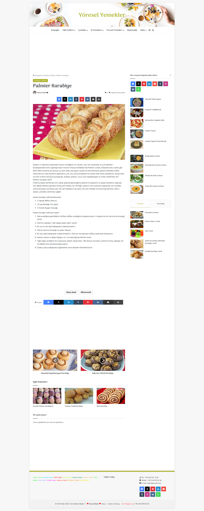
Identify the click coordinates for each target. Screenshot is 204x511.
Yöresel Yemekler (114, 30)
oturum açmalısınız (56, 422)
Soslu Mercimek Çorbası (154, 186)
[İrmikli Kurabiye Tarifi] (136, 254)
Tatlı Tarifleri (68, 30)
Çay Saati (72, 292)
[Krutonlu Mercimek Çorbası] (136, 168)
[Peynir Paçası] (136, 133)
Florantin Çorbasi (151, 212)
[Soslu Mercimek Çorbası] (136, 189)
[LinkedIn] (70, 99)
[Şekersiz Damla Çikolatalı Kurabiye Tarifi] (136, 244)
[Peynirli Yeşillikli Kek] (136, 112)
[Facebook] (59, 99)
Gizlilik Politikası (114, 503)
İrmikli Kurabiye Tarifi (153, 251)
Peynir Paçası (150, 130)
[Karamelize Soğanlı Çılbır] (136, 123)
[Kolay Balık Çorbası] (136, 158)
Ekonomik (86, 292)
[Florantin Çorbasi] (136, 214)
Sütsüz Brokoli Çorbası (154, 175)
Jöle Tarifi (149, 231)
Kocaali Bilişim (94, 504)
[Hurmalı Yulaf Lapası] (136, 102)
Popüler (140, 203)
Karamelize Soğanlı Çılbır (155, 120)
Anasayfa (55, 30)
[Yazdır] (98, 99)
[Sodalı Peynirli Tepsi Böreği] (136, 144)
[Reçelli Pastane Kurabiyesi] (47, 396)
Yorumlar (160, 203)
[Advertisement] (102, 54)
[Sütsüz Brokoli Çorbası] (136, 178)
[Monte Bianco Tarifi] (136, 224)
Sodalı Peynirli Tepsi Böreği (155, 141)
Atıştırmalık (132, 30)
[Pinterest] (81, 99)
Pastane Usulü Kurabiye (74, 406)
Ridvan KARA (41, 92)
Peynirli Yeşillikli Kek (153, 109)
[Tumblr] (76, 99)
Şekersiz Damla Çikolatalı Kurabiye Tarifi (155, 242)
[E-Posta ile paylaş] (93, 99)
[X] (64, 99)
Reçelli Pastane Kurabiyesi (43, 406)
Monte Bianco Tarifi (152, 221)
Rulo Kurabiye (102, 406)
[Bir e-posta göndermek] (47, 92)
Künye (104, 503)
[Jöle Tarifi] (136, 234)
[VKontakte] (87, 99)
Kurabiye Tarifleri (49, 75)
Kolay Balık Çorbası (152, 156)
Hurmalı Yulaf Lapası (153, 99)
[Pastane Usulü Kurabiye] (79, 396)
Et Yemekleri (96, 30)
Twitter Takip (109, 477)
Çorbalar (82, 30)
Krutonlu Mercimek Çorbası (155, 165)
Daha (142, 30)
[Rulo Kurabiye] (111, 396)
